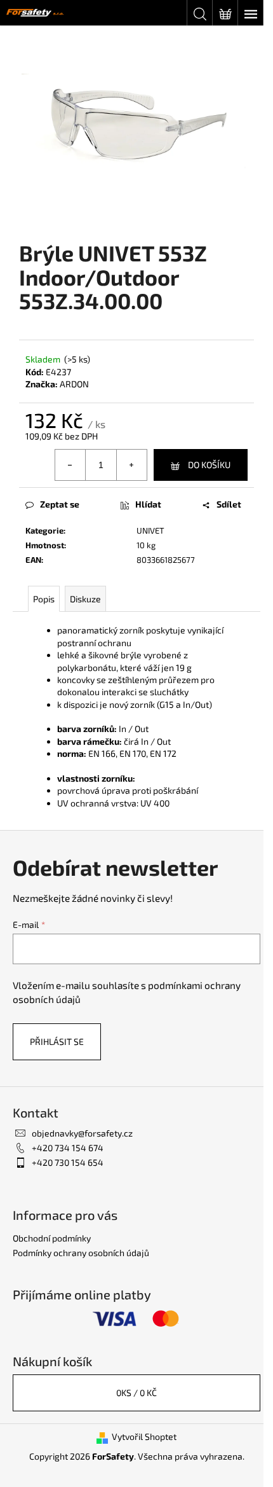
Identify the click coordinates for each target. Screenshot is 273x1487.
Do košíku (209, 464)
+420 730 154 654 (67, 1162)
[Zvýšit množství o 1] (131, 465)
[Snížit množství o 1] (70, 465)
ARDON (74, 383)
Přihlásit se (57, 1041)
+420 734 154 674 (67, 1147)
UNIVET (150, 530)
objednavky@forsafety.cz (82, 1133)
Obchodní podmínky (52, 1238)
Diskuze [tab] (85, 598)
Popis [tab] (44, 598)
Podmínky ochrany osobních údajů (81, 1252)
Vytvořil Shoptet (144, 1436)
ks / (136, 1392)
